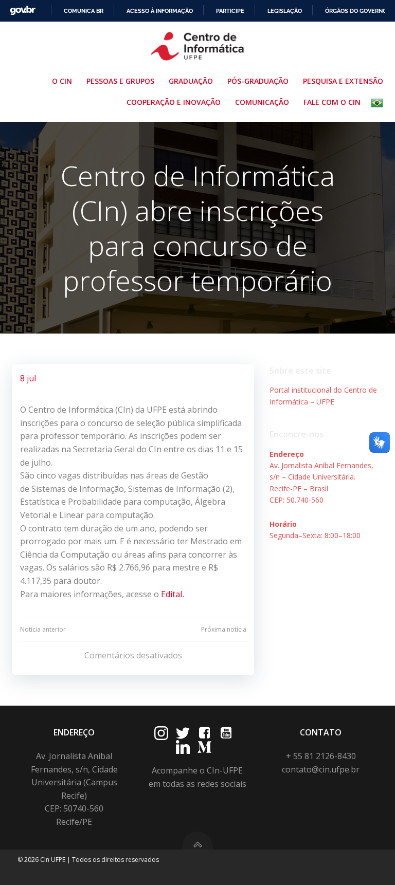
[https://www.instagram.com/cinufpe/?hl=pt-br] (161, 733)
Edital (171, 594)
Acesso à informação (160, 10)
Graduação (191, 81)
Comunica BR (83, 10)
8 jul (28, 378)
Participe (230, 10)
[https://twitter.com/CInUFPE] (183, 733)
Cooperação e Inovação (174, 102)
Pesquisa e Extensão (343, 81)
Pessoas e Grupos (120, 81)
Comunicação (262, 102)
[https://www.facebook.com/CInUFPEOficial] (204, 733)
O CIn (62, 81)
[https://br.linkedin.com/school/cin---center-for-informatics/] (183, 747)
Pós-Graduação (258, 81)
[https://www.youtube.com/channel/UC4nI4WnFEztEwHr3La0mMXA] (226, 733)
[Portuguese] (379, 103)
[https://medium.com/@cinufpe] (204, 747)
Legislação (284, 10)
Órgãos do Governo (356, 10)
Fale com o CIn (332, 102)
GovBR (22, 10)
